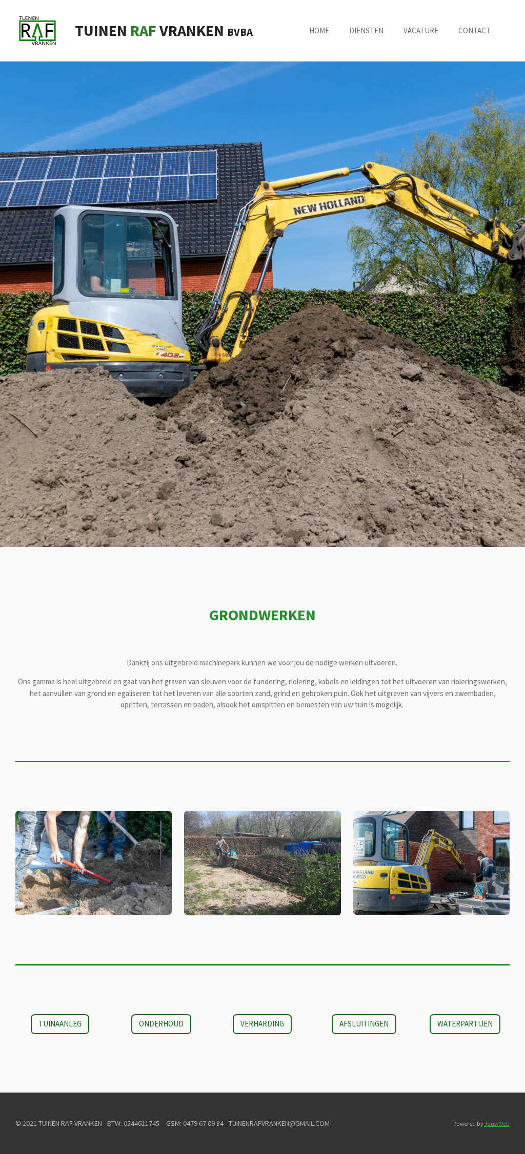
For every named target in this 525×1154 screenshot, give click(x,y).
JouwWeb (497, 1123)
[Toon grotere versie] (93, 863)
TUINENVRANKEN (164, 30)
